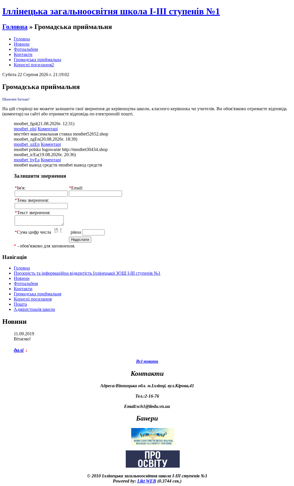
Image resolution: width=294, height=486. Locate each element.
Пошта (20, 304)
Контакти (23, 54)
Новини (22, 44)
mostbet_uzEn (27, 144)
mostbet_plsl (25, 128)
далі (19, 350)
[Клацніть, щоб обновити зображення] (60, 231)
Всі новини (147, 361)
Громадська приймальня (37, 293)
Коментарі (48, 128)
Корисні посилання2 (34, 64)
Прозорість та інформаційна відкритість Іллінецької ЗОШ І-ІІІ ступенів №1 (87, 273)
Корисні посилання (33, 299)
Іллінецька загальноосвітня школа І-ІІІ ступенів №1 (111, 11)
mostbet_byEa (27, 159)
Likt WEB (146, 481)
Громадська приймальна (37, 59)
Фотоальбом (26, 49)
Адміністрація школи (34, 309)
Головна (15, 26)
